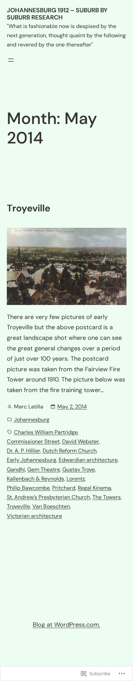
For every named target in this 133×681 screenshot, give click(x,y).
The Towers (106, 497)
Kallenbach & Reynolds (35, 478)
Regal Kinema (94, 487)
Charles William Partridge (46, 432)
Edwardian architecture (88, 459)
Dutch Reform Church (70, 450)
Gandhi (16, 469)
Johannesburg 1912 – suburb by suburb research (57, 14)
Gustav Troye (78, 469)
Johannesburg (31, 419)
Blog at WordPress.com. (66, 625)
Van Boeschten (51, 506)
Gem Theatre (43, 469)
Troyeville (28, 208)
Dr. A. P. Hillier (23, 450)
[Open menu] (11, 60)
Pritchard (63, 487)
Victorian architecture (34, 515)
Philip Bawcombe (28, 487)
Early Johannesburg (31, 459)
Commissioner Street (33, 441)
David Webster (80, 441)
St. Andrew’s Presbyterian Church (48, 497)
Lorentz (75, 478)
